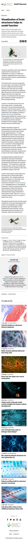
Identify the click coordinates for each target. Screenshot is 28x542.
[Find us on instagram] (17, 520)
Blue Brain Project (9, 114)
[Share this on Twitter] (21, 41)
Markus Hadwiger (19, 195)
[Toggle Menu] (2, 4)
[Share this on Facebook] (23, 41)
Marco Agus (20, 193)
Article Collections (14, 530)
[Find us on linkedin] (14, 520)
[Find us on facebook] (7, 520)
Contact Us (16, 534)
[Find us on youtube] (20, 520)
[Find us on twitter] (11, 520)
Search (8, 10)
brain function (12, 294)
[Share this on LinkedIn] (25, 41)
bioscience (4, 294)
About (2, 10)
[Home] (8, 4)
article (19, 250)
